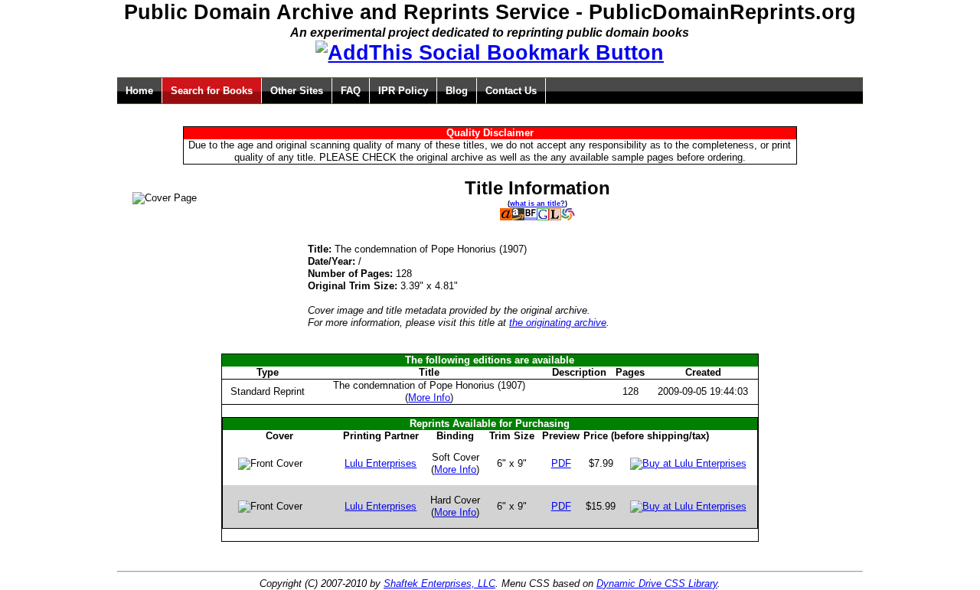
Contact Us (511, 90)
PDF (561, 463)
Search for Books (212, 90)
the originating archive (557, 322)
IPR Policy (403, 90)
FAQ (351, 90)
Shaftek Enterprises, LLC (439, 583)
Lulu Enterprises (380, 463)
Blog (457, 90)
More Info (429, 397)
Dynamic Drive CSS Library (656, 583)
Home (139, 90)
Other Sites (296, 90)
